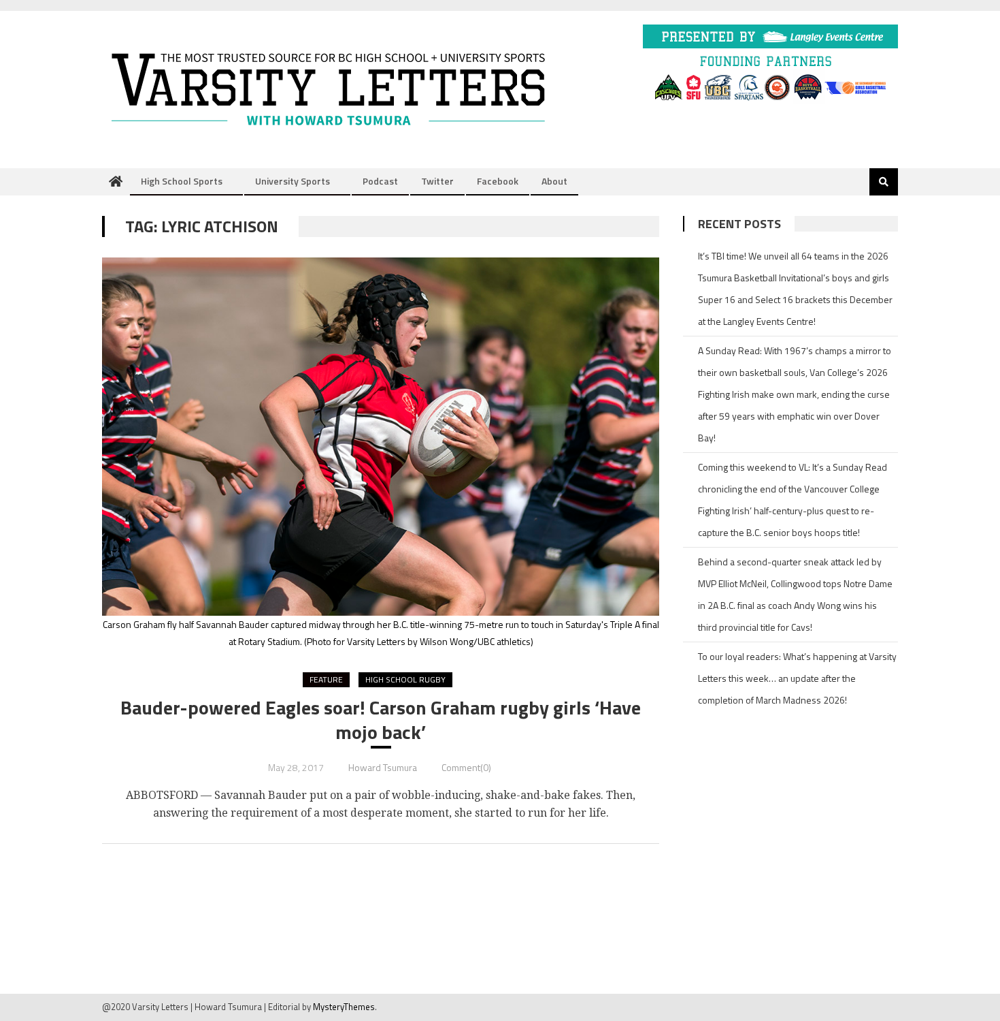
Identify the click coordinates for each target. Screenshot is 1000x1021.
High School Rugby (405, 679)
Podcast (380, 181)
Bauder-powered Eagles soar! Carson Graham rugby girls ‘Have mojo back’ (380, 720)
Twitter (437, 181)
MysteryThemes (344, 1007)
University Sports (292, 181)
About (554, 181)
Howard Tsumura (382, 767)
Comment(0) (466, 767)
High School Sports (181, 181)
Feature (326, 679)
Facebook (497, 181)
